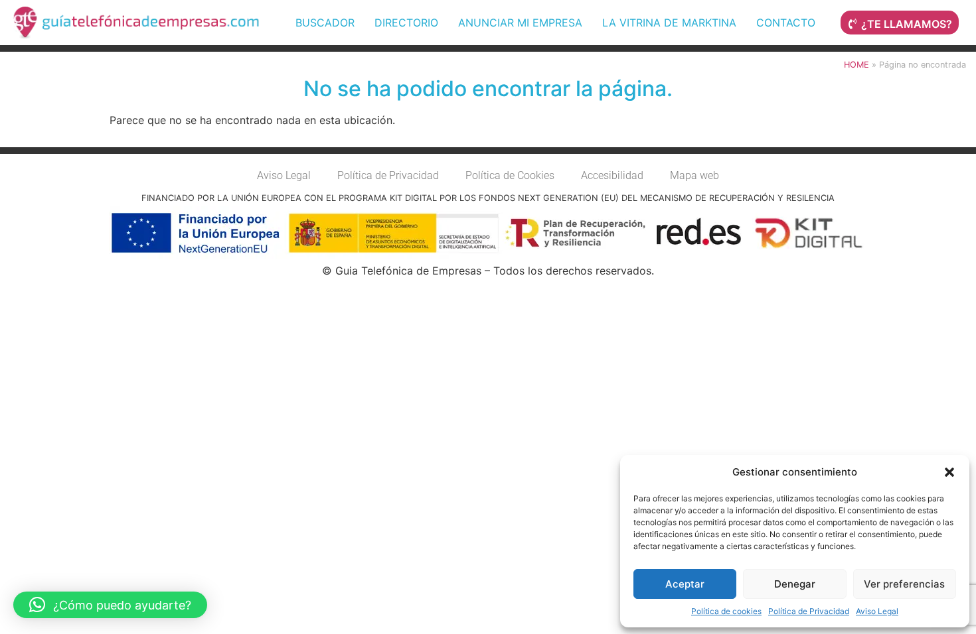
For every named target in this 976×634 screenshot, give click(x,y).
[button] (949, 472)
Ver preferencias (904, 584)
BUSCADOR (325, 22)
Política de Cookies (509, 175)
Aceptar (684, 584)
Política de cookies (726, 611)
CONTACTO (785, 22)
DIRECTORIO (406, 22)
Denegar (794, 584)
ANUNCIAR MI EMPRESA (520, 22)
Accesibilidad (612, 175)
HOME (856, 65)
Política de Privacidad (808, 611)
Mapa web (694, 175)
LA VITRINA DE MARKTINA (669, 22)
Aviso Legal (877, 611)
